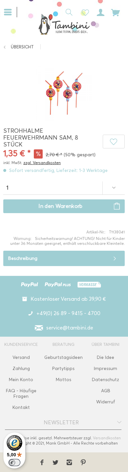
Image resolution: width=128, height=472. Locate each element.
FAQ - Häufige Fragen (21, 393)
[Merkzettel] (83, 11)
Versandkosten (107, 437)
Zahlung (21, 368)
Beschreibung (22, 258)
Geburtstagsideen (63, 357)
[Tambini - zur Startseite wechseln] (64, 24)
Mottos (63, 379)
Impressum (105, 368)
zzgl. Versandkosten (42, 162)
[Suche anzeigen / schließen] (67, 11)
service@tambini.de (69, 328)
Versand (21, 357)
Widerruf (105, 402)
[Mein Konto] (99, 11)
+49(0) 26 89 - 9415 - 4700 (68, 313)
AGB (105, 391)
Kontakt (21, 407)
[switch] (14, 462)
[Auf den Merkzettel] (114, 141)
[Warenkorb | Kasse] (115, 11)
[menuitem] (10, 11)
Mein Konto (21, 379)
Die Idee (105, 357)
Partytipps (63, 368)
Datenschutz (105, 379)
